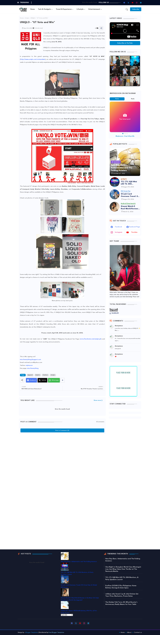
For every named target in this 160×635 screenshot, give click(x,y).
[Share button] (62, 380)
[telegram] (140, 2)
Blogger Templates (31, 632)
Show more (97, 400)
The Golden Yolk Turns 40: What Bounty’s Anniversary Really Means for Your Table (121, 603)
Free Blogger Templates (56, 632)
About (129, 632)
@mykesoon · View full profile (125, 136)
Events (38, 375)
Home (32, 9)
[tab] (32, 9)
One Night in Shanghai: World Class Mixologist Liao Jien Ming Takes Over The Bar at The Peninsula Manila (123, 569)
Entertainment (94, 9)
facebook (118, 227)
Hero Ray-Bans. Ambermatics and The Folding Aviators (79, 561)
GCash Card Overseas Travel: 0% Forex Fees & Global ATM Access (130, 195)
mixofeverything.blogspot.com (30, 359)
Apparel (30, 375)
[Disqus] (62, 462)
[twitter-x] (128, 2)
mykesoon (29, 365)
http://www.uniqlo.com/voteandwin (32, 59)
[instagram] (136, 2)
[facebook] (124, 2)
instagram (118, 232)
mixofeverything (32, 368)
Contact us (138, 632)
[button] (127, 9)
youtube (134, 232)
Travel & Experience (64, 9)
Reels (132, 99)
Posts (117, 99)
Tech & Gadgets (44, 9)
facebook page (134, 227)
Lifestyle (80, 9)
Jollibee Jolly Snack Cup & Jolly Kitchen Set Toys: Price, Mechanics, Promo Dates (121, 595)
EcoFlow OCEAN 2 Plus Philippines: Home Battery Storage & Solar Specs (120, 587)
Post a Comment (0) (62, 430)
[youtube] (132, 2)
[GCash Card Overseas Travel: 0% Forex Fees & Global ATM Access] (115, 194)
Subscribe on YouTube (125, 43)
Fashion (45, 375)
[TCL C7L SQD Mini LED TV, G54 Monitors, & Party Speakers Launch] (115, 182)
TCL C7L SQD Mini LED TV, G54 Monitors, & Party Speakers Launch (129, 183)
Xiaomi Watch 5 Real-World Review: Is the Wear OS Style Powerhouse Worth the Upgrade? (130, 207)
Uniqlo (27, 18)
